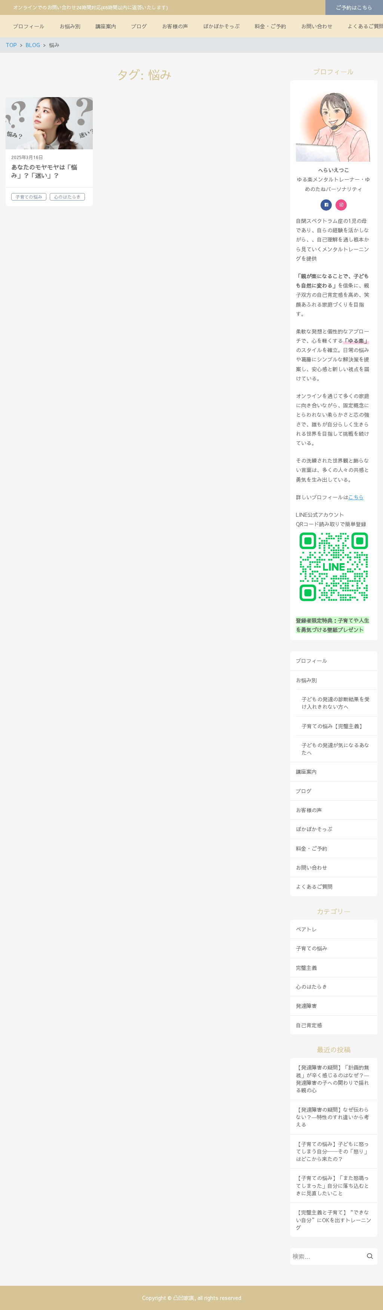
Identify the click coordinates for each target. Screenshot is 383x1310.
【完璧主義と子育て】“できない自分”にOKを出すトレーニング (333, 1219)
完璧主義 (306, 967)
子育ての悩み (311, 948)
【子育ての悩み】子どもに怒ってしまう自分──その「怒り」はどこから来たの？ (332, 1151)
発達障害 (306, 1005)
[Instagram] (341, 205)
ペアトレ (306, 929)
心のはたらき (311, 986)
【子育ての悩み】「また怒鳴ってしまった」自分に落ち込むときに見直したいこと (332, 1185)
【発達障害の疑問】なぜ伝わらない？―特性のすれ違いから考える (332, 1117)
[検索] (371, 1256)
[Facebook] (326, 205)
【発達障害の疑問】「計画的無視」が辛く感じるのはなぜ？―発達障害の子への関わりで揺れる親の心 (332, 1079)
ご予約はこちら (354, 7)
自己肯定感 (309, 1025)
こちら (356, 497)
